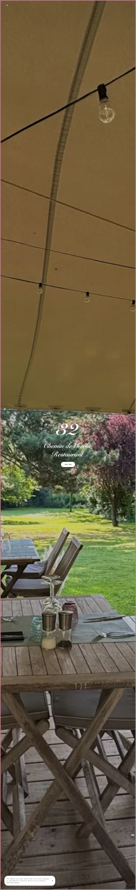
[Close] (52, 880)
